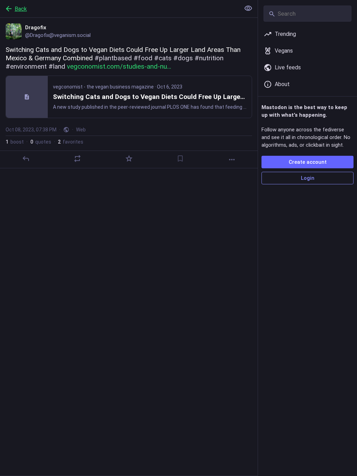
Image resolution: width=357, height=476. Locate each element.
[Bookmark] (180, 158)
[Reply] (26, 158)
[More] (232, 159)
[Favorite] (129, 158)
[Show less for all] (248, 8)
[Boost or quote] (77, 158)
